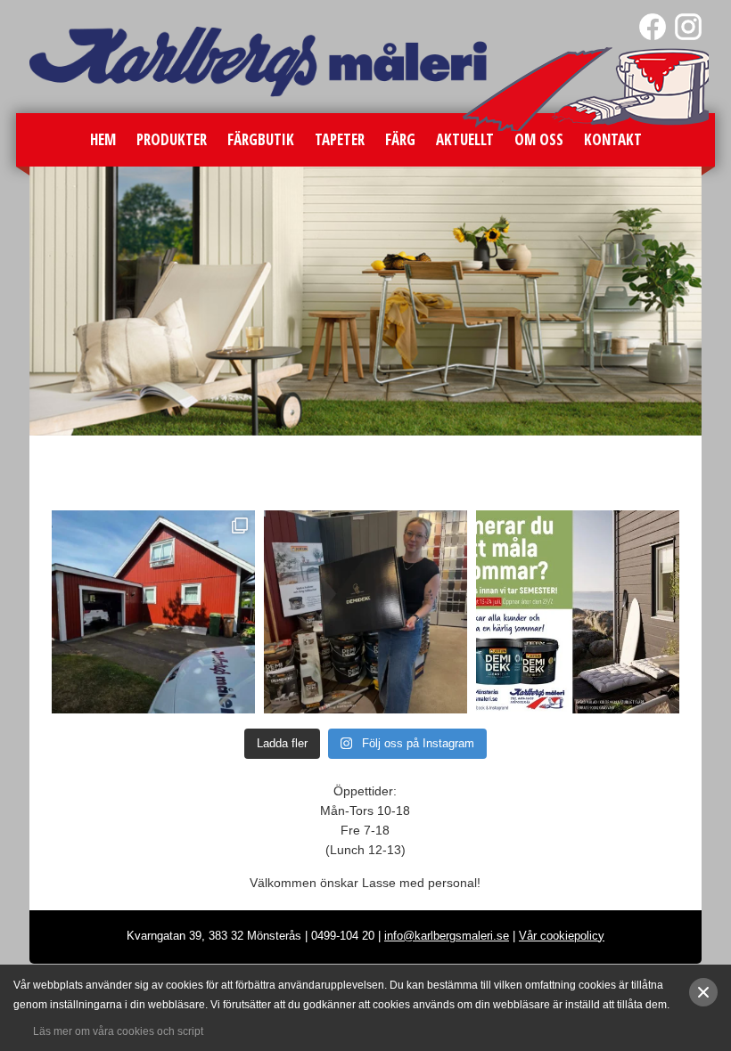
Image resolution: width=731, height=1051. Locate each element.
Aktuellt (465, 139)
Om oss (538, 139)
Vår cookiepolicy (561, 935)
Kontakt (613, 139)
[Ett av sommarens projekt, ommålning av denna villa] (153, 611)
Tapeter (340, 139)
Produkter (171, 139)
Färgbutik (260, 139)
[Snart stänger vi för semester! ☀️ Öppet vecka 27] (577, 611)
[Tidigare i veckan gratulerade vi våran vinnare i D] (365, 611)
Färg (400, 139)
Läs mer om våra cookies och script (118, 1031)
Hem (103, 139)
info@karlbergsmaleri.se (446, 935)
